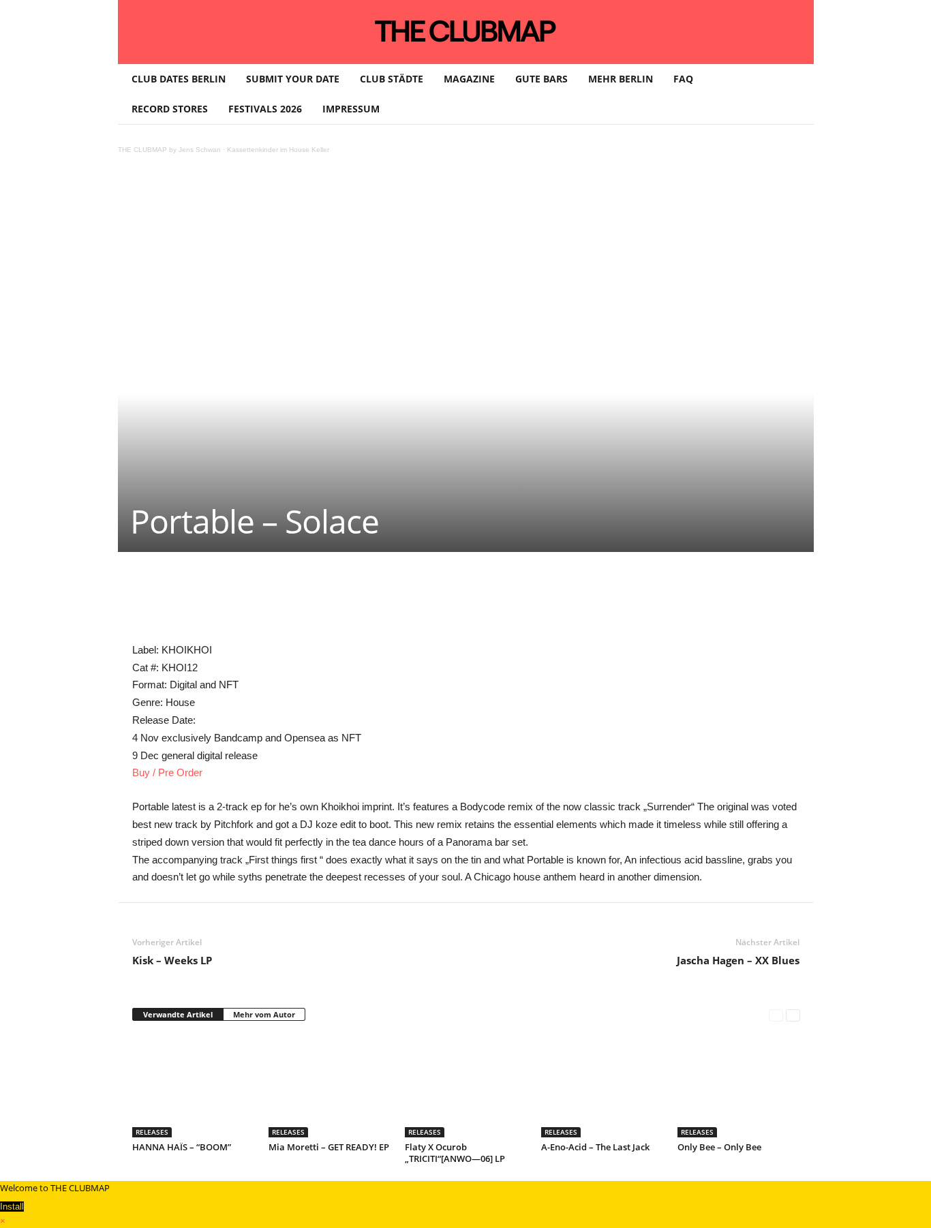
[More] (480, 593)
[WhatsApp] (291, 593)
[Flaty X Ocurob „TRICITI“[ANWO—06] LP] (466, 1086)
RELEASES (152, 1132)
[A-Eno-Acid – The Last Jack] (602, 1086)
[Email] (385, 593)
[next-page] (793, 1015)
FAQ (683, 78)
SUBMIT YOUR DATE (292, 78)
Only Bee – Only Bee (719, 1147)
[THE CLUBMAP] (466, 30)
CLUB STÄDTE (391, 78)
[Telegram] (417, 593)
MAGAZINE (469, 78)
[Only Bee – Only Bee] (738, 1086)
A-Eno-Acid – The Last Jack (595, 1147)
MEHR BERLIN (620, 78)
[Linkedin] (323, 593)
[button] (793, 94)
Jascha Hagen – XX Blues (738, 960)
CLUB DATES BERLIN (179, 78)
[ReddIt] (354, 593)
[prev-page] (776, 1015)
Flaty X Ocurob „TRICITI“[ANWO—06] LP (455, 1153)
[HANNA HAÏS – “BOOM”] (193, 1086)
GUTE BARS (541, 78)
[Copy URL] (448, 593)
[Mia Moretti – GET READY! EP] (330, 1086)
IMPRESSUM (351, 108)
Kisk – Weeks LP (172, 960)
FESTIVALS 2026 (265, 108)
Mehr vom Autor (264, 1014)
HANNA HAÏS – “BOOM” (181, 1147)
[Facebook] (229, 593)
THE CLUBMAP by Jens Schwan (169, 149)
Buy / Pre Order (167, 772)
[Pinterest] (260, 593)
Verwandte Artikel (178, 1014)
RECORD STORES (170, 108)
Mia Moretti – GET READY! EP (329, 1147)
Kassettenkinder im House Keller (278, 149)
